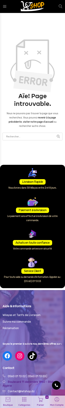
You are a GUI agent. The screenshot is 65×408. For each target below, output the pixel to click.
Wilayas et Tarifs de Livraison (22, 315)
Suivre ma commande (17, 321)
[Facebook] (7, 356)
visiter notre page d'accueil (38, 121)
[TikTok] (32, 356)
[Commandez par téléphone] (56, 385)
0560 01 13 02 (17, 376)
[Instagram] (19, 356)
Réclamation (11, 328)
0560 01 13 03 (37, 376)
